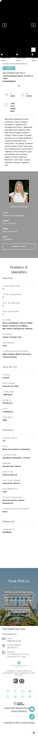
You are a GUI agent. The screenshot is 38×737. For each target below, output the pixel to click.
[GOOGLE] (30, 696)
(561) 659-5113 (12, 647)
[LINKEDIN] (23, 691)
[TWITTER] (8, 696)
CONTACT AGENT (19, 246)
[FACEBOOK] (8, 691)
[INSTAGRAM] (15, 691)
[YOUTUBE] (30, 691)
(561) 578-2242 (9, 224)
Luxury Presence (19, 711)
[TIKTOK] (23, 696)
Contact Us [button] (19, 612)
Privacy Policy (28, 723)
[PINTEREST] (15, 696)
